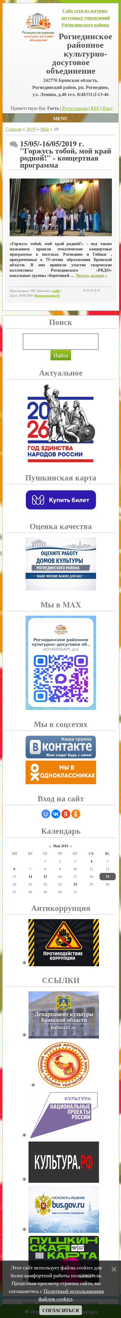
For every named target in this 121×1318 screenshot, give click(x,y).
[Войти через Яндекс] (65, 814)
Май (44, 129)
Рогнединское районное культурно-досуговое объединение (79, 53)
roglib (56, 290)
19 (107, 876)
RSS (95, 108)
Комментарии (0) (47, 295)
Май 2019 (60, 845)
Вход (107, 108)
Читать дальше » (91, 275)
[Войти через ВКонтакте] (55, 814)
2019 (31, 129)
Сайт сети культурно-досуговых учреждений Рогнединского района (85, 17)
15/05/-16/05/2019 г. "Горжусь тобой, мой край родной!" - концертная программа (65, 154)
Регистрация (75, 108)
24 (75, 884)
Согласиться (60, 1310)
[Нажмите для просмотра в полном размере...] (61, 235)
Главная (13, 129)
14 (30, 876)
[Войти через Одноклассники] (75, 814)
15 (45, 876)
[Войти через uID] (45, 814)
